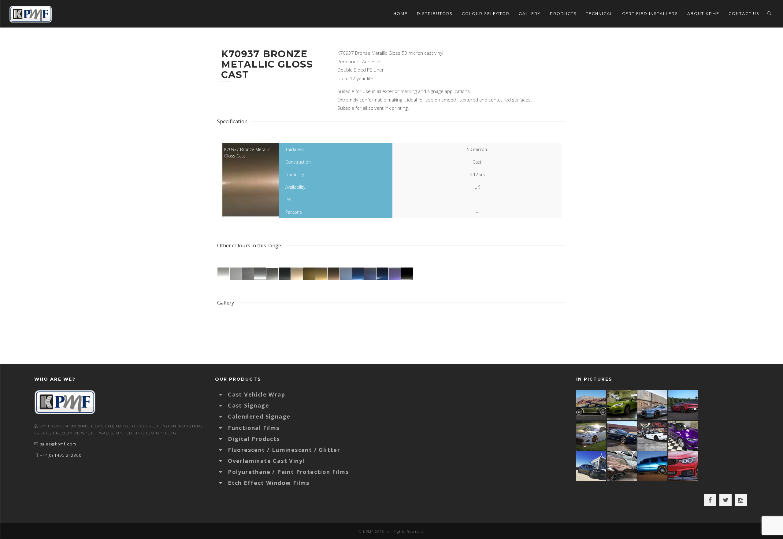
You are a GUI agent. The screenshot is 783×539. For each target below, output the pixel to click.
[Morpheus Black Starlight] (591, 466)
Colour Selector (486, 13)
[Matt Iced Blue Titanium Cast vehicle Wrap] (652, 466)
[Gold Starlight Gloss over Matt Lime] (622, 405)
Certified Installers (650, 13)
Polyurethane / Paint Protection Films (288, 471)
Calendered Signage (259, 416)
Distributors (435, 13)
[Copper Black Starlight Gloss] (622, 466)
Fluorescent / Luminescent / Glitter (284, 449)
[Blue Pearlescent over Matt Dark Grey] (652, 405)
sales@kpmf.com (58, 444)
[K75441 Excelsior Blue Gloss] (622, 435)
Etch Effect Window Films (269, 482)
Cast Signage (248, 405)
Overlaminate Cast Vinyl (266, 460)
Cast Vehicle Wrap (256, 394)
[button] (223, 394)
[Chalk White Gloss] (591, 435)
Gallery (530, 13)
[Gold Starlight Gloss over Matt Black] (591, 405)
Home (400, 13)
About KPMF (703, 13)
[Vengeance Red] (683, 405)
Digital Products (254, 438)
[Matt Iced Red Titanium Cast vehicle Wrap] (683, 466)
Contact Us (744, 13)
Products (563, 13)
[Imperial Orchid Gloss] (683, 435)
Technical (599, 13)
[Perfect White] (652, 435)
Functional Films (253, 427)
